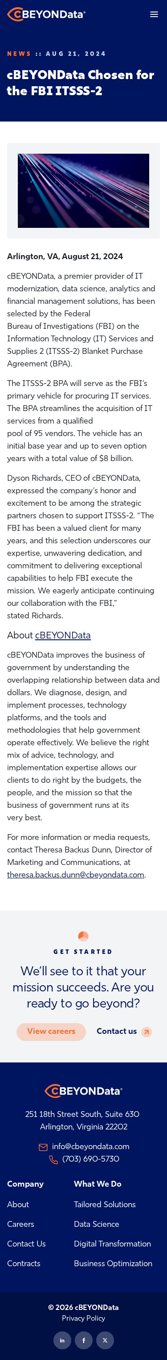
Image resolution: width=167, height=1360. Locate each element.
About (18, 1205)
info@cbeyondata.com (91, 1147)
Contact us (117, 1032)
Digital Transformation (112, 1245)
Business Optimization (113, 1264)
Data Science (96, 1225)
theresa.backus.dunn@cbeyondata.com (75, 876)
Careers (20, 1225)
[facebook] (84, 1340)
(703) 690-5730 (90, 1160)
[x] (105, 1340)
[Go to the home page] (46, 14)
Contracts (24, 1264)
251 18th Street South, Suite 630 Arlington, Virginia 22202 (83, 1121)
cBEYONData (63, 636)
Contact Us (26, 1245)
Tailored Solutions (105, 1205)
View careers (51, 1032)
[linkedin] (62, 1340)
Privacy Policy (83, 1318)
